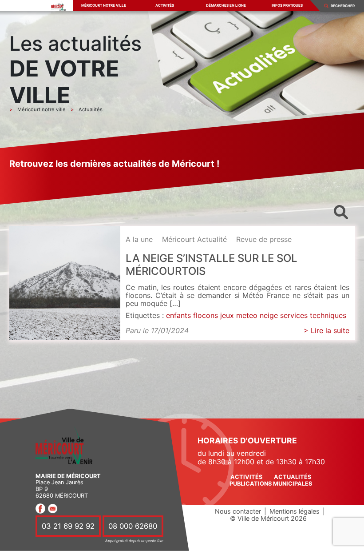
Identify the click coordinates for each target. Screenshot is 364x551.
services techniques (313, 315)
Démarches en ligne (226, 5)
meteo (246, 315)
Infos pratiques (287, 5)
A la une (139, 239)
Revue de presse (264, 239)
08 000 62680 (132, 526)
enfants (178, 315)
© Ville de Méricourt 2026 (268, 518)
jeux (227, 315)
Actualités (292, 477)
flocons (205, 315)
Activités (164, 5)
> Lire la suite (326, 330)
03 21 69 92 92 (68, 526)
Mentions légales (294, 511)
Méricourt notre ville (103, 5)
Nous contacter (238, 511)
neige (269, 315)
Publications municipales (270, 483)
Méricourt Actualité (194, 239)
